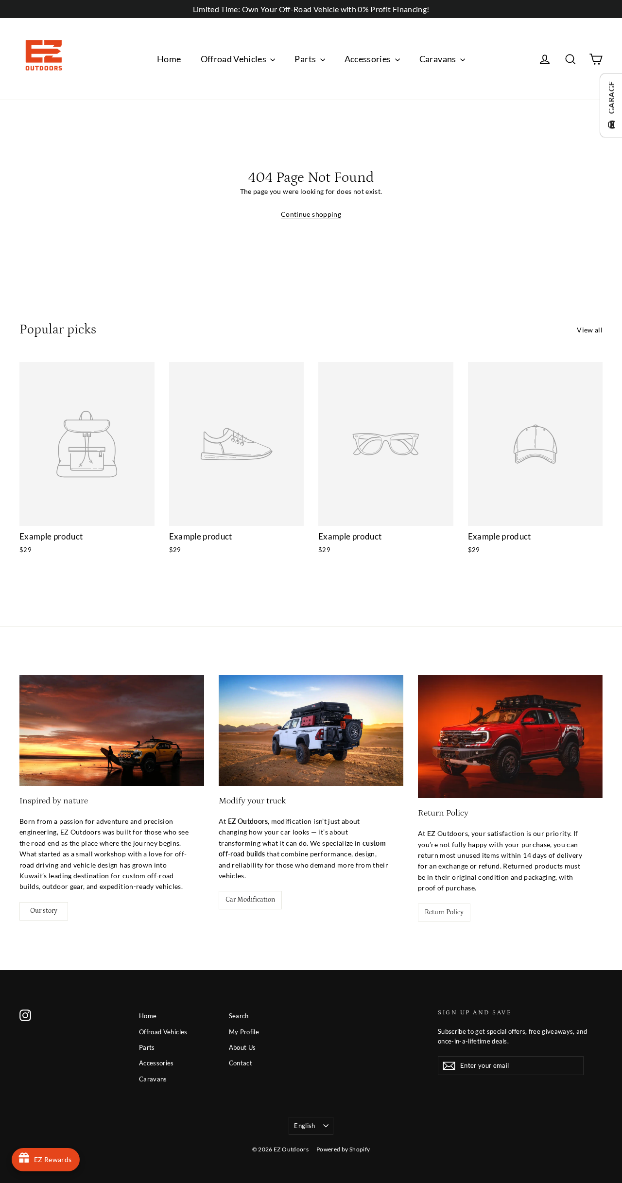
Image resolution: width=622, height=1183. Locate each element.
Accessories (369, 58)
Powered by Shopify (343, 1149)
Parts (305, 58)
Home (169, 58)
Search (239, 1016)
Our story (43, 911)
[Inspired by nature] (111, 730)
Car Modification (250, 900)
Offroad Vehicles (234, 58)
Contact (240, 1063)
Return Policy (444, 912)
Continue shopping (311, 214)
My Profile (244, 1032)
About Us (242, 1047)
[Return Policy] (510, 736)
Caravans (438, 58)
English (304, 1126)
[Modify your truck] (311, 730)
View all (590, 330)
